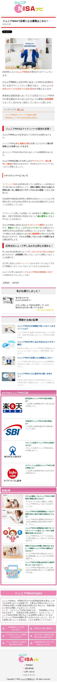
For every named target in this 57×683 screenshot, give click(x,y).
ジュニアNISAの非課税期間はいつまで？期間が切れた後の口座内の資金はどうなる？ (40, 514)
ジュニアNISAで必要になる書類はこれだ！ (35, 358)
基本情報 (15, 283)
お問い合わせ (29, 672)
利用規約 (29, 665)
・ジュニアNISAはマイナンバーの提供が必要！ (21, 115)
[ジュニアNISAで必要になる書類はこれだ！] (8, 364)
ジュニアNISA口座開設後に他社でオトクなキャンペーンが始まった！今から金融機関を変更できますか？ (40, 530)
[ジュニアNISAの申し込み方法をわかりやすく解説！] (8, 349)
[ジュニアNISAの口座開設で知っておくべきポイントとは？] (8, 333)
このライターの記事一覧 (45, 310)
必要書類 (6, 283)
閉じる (20, 109)
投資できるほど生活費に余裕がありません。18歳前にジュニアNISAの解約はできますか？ (39, 548)
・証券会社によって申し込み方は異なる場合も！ (21, 118)
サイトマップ (29, 675)
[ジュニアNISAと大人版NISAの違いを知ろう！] (8, 380)
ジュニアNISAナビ (28, 679)
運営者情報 (29, 668)
